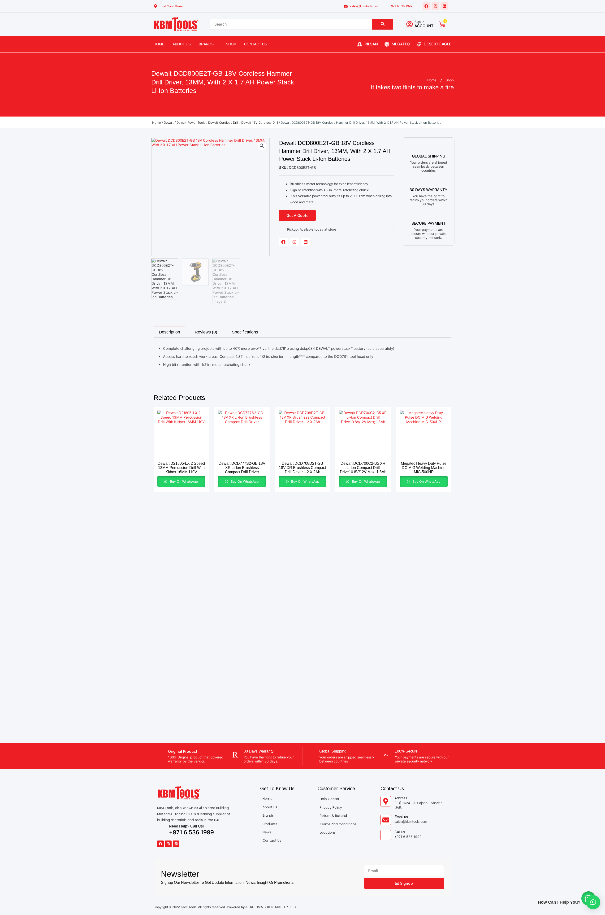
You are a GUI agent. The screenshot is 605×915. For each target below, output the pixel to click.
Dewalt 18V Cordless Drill (259, 122)
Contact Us (255, 44)
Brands (206, 44)
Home (159, 44)
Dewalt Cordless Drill (223, 122)
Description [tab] (169, 332)
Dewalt (169, 122)
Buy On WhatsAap (183, 481)
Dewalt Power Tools (191, 122)
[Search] (382, 24)
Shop (231, 44)
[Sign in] (410, 24)
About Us (182, 44)
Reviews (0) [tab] (206, 332)
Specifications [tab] (245, 332)
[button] (262, 145)
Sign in (419, 22)
